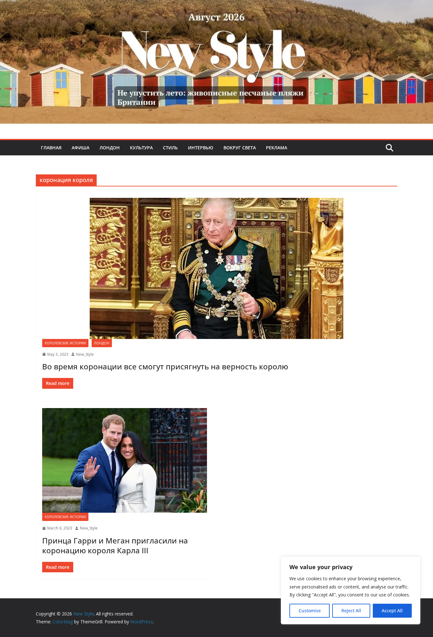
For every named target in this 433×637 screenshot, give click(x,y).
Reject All (351, 611)
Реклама (276, 148)
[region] (350, 590)
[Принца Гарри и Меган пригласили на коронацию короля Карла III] (124, 460)
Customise (310, 611)
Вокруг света (239, 148)
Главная (51, 148)
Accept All (392, 611)
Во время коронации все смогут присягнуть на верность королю (165, 366)
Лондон (110, 148)
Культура (141, 148)
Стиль (170, 148)
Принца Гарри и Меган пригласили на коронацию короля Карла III (115, 545)
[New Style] (216, 7)
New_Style (85, 354)
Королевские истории (65, 343)
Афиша (80, 148)
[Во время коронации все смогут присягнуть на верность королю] (216, 268)
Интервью (200, 148)
